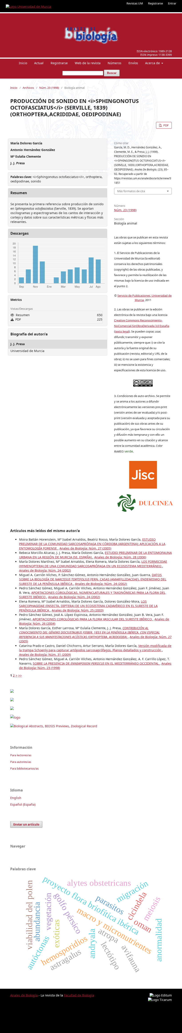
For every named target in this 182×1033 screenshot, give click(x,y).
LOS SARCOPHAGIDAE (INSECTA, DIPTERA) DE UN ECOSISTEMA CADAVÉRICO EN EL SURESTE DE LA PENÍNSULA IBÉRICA (88, 605)
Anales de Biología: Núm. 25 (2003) (77, 610)
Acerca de (153, 63)
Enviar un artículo (26, 824)
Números (114, 63)
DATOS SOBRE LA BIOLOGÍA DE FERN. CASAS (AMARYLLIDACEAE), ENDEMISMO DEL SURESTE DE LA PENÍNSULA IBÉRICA (92, 579)
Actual (39, 63)
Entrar (172, 3)
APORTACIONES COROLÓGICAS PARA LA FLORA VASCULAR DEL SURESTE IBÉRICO (93, 619)
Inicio (23, 63)
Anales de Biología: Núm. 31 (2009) (45, 654)
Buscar (112, 73)
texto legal (122, 331)
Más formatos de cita (131, 191)
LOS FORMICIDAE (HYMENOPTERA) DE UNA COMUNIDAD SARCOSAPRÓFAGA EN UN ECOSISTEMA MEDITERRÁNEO (93, 563)
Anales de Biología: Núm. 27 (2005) (85, 548)
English (15, 798)
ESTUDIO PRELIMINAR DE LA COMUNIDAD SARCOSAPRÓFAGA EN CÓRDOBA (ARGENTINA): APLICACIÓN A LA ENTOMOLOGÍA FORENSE (92, 543)
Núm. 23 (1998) (49, 88)
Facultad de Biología (79, 995)
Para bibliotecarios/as (24, 768)
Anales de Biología (24, 995)
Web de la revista (88, 63)
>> (20, 675)
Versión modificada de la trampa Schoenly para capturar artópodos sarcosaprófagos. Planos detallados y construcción (95, 648)
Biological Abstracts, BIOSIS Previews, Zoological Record (55, 726)
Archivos (28, 88)
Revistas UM (135, 3)
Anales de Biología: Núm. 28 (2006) (120, 557)
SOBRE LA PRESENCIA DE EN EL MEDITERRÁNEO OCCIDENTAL (96, 663)
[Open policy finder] (143, 474)
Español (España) (23, 804)
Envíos (133, 63)
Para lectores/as (20, 755)
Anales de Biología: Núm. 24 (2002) (45, 570)
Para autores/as (20, 762)
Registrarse (155, 3)
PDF (166, 125)
